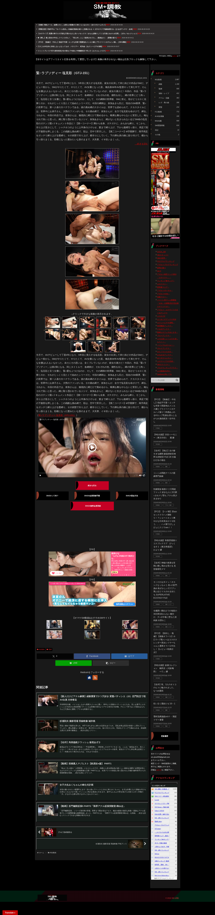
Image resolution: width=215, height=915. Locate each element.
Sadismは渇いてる (164, 374)
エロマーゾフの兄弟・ (166, 361)
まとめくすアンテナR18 (166, 319)
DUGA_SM (161, 252)
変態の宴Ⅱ (161, 268)
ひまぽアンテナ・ (164, 329)
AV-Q (159, 271)
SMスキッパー (162, 255)
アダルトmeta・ (163, 294)
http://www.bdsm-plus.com (163, 875)
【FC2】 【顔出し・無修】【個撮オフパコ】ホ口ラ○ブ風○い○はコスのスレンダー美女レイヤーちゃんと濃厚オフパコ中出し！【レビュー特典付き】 (165, 642)
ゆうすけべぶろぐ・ (165, 358)
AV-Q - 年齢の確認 (161, 843)
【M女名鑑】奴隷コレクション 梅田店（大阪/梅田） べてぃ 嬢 (165, 668)
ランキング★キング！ (166, 281)
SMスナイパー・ (163, 365)
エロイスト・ (162, 284)
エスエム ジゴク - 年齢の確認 (164, 803)
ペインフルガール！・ (166, 345)
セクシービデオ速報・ (166, 323)
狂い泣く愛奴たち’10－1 (164, 704)
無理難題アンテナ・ (165, 326)
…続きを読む (141, 144)
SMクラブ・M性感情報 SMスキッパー (167, 796)
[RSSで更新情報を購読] (95, 677)
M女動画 (42, 649)
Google (157, 800)
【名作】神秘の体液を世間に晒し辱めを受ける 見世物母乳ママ (164, 566)
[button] (111, 663)
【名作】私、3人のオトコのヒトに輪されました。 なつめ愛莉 (164, 687)
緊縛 (50, 649)
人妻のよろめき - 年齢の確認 (164, 846)
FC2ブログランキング (165, 261)
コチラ (174, 56)
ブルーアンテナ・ (164, 336)
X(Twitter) (158, 829)
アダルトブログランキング (167, 265)
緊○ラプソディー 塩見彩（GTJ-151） (57, 415)
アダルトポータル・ (165, 290)
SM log (157, 854)
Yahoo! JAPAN (159, 811)
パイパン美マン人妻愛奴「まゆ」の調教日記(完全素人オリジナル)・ (168, 303)
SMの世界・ (162, 258)
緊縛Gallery (158, 821)
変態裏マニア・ (163, 287)
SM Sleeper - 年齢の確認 (162, 807)
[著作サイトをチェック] (89, 677)
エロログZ (161, 316)
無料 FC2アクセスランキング (164, 878)
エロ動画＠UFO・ (164, 371)
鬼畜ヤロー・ (162, 297)
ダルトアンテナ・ (164, 348)
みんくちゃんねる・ (165, 352)
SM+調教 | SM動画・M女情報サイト (167, 789)
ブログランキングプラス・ (167, 368)
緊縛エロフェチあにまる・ (167, 332)
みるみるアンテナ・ (165, 355)
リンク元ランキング (158, 786)
